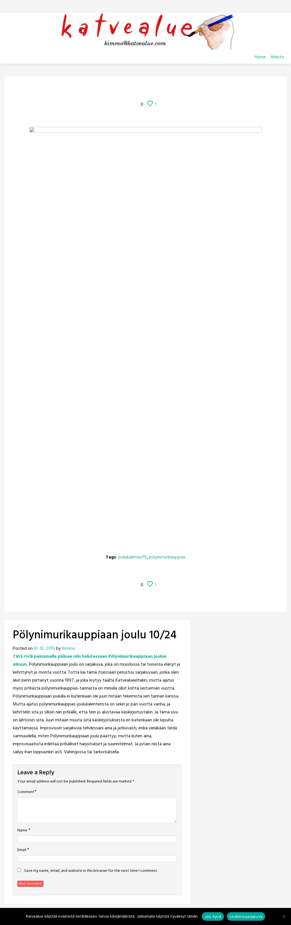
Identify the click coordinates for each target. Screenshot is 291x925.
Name (22, 830)
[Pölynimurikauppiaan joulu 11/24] (168, 89)
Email (21, 850)
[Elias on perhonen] (109, 89)
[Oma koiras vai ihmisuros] (182, 89)
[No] (284, 916)
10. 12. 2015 (44, 648)
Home (260, 57)
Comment (25, 792)
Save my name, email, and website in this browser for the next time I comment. (91, 871)
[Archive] (152, 89)
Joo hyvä (213, 916)
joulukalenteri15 (132, 557)
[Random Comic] (137, 89)
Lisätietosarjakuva (246, 916)
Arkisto (277, 57)
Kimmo (68, 648)
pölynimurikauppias (167, 557)
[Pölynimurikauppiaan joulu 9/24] (123, 89)
